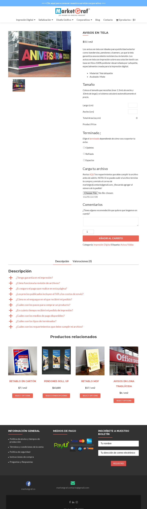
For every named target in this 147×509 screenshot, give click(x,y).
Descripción (62, 261)
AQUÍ (92, 174)
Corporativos (83, 19)
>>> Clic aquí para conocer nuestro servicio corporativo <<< (74, 3)
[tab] (62, 261)
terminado (94, 138)
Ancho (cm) (88, 111)
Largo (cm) (88, 105)
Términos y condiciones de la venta (26, 446)
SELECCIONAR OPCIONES (56, 396)
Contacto (108, 19)
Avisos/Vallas (127, 244)
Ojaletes (89, 147)
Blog (97, 19)
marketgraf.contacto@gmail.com (72, 487)
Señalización (45, 19)
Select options (22, 396)
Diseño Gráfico (63, 19)
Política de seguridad (20, 451)
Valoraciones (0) (82, 261)
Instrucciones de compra (22, 456)
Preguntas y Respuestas (21, 461)
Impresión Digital (24, 19)
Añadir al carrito (111, 238)
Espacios (89, 160)
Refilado (89, 153)
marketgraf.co (28, 489)
